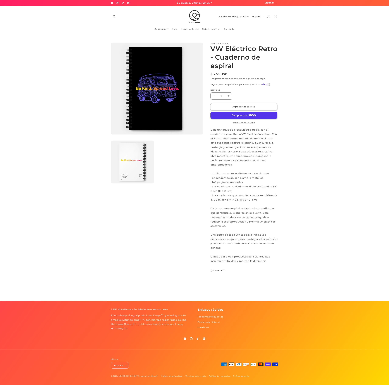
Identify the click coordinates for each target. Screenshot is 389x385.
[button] (114, 16)
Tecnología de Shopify (148, 376)
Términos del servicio (196, 376)
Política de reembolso (219, 376)
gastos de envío (223, 79)
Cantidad (215, 90)
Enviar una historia (209, 322)
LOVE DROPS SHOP (128, 376)
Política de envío (241, 376)
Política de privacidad (171, 376)
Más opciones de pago (244, 122)
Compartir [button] (219, 270)
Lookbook (203, 327)
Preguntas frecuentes (210, 316)
